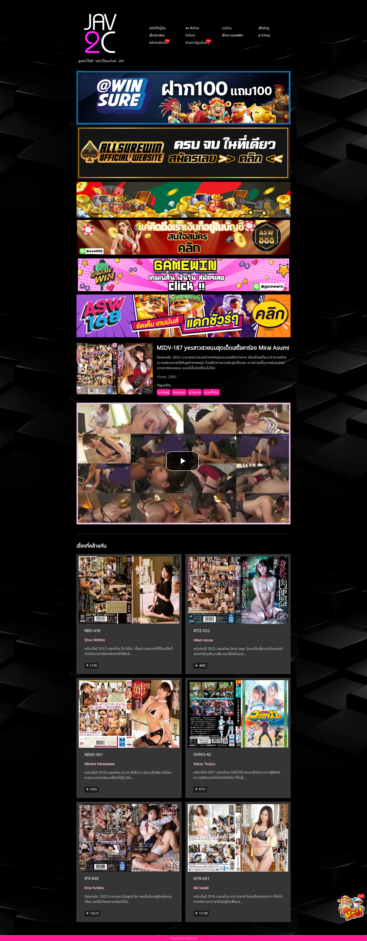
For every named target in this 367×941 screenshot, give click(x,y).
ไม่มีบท (190, 34)
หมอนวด (179, 391)
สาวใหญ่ (264, 34)
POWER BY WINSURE (183, 938)
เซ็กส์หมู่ (263, 27)
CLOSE (361, 896)
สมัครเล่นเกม (158, 42)
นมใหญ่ (163, 391)
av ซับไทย (192, 27)
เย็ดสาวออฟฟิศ (232, 34)
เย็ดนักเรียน (157, 34)
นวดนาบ (195, 391)
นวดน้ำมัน (211, 391)
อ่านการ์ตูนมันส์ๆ (197, 42)
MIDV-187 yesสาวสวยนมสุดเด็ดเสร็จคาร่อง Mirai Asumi (223, 347)
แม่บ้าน (227, 27)
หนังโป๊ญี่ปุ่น (157, 27)
